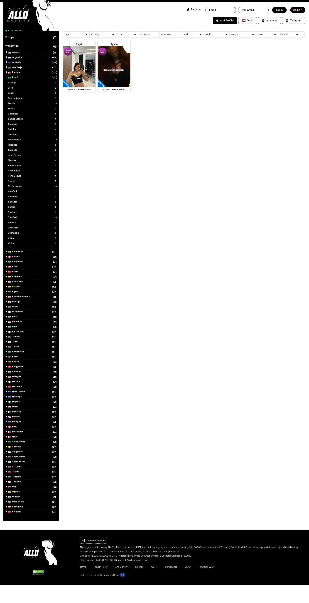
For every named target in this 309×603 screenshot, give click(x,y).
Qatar (15, 436)
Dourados (32, 134)
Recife (32, 181)
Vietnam (16, 511)
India (14, 316)
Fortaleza (32, 145)
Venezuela (17, 506)
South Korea (18, 461)
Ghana (15, 306)
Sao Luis (32, 212)
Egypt (15, 291)
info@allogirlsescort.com (135, 560)
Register (195, 9)
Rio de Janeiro (32, 186)
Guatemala (17, 311)
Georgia (16, 301)
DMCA (188, 566)
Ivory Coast (18, 331)
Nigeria (15, 401)
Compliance (171, 566)
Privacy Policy (101, 566)
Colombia (17, 276)
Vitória (32, 243)
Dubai (249, 20)
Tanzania (16, 476)
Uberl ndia (32, 227)
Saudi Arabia (18, 441)
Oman (15, 406)
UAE (14, 486)
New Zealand (18, 391)
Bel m (32, 88)
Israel (15, 326)
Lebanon (16, 371)
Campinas (32, 114)
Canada (15, 256)
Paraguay (16, 421)
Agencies (271, 20)
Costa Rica (17, 281)
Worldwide (12, 46)
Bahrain (16, 72)
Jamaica (16, 336)
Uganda (15, 491)
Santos (32, 207)
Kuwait (15, 361)
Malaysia (16, 376)
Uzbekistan (18, 501)
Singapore (17, 451)
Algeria (15, 52)
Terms (83, 566)
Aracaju (32, 82)
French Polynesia (21, 296)
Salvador (32, 202)
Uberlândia (32, 233)
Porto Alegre (32, 171)
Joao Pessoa (32, 155)
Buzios (32, 108)
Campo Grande (32, 119)
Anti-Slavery (121, 566)
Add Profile (226, 20)
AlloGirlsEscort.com (117, 547)
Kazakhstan (18, 351)
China (15, 271)
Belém (32, 93)
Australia (16, 62)
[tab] (30, 37)
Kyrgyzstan (17, 366)
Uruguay (16, 496)
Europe (9, 37)
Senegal (16, 446)
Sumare (32, 222)
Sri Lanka (16, 466)
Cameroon (17, 251)
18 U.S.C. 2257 (206, 566)
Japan (15, 341)
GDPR (154, 566)
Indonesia (17, 321)
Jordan (15, 346)
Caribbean (17, 261)
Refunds (139, 566)
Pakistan (16, 411)
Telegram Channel (96, 540)
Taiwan (15, 471)
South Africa (18, 456)
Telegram (295, 20)
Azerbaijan (17, 67)
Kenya (15, 356)
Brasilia (32, 103)
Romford (32, 191)
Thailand (16, 481)
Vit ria (32, 238)
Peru (14, 426)
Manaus (32, 160)
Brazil (15, 77)
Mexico (16, 381)
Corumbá (32, 124)
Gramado (32, 150)
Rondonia (32, 196)
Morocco (17, 386)
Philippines (17, 431)
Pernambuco (32, 165)
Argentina (17, 57)
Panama (16, 416)
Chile (15, 266)
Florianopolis (32, 139)
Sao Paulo (32, 217)
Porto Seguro (32, 176)
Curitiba (32, 129)
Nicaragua (17, 396)
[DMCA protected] (38, 572)
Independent (68, 51)
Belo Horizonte (32, 98)
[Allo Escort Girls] (28, 16)
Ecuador (16, 286)
